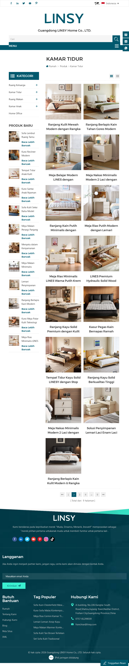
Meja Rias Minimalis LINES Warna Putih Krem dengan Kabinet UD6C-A (63, 279)
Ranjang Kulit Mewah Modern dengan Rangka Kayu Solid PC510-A (63, 127)
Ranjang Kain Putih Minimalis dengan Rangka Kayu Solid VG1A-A (63, 228)
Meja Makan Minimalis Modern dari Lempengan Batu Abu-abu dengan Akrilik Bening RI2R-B (29, 265)
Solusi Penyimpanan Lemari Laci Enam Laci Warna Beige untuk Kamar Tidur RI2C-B (101, 431)
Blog (4, 625)
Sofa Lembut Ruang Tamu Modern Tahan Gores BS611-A (29, 135)
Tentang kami (9, 614)
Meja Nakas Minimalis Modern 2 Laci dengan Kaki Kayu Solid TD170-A (63, 431)
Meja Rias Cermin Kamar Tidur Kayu (49, 616)
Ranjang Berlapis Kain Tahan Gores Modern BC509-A (101, 127)
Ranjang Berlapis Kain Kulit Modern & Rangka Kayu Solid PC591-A (63, 481)
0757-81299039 (84, 618)
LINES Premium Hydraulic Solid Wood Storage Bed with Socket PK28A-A (101, 279)
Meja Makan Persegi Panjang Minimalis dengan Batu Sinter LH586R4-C (30, 227)
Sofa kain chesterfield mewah (49, 604)
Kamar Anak (15, 106)
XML (4, 636)
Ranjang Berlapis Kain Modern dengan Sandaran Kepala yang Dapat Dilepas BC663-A (30, 302)
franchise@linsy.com (86, 624)
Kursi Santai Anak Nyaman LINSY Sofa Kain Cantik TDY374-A (30, 190)
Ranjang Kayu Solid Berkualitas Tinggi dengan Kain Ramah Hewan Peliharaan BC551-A (101, 380)
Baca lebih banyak (28, 143)
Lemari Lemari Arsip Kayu (47, 621)
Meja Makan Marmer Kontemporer (49, 627)
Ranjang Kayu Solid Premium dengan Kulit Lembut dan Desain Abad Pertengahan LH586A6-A (63, 329)
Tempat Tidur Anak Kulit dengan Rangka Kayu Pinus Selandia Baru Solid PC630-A (30, 172)
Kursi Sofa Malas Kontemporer (49, 610)
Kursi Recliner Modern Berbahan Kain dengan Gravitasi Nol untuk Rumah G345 (30, 153)
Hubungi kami (9, 619)
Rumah (52, 66)
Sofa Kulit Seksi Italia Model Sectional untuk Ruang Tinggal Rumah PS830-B (30, 209)
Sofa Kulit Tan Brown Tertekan (49, 633)
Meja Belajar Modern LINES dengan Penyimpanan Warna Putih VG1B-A (63, 177)
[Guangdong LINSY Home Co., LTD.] (64, 17)
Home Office (15, 113)
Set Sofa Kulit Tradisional (46, 638)
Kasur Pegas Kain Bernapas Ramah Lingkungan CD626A (101, 329)
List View (117, 76)
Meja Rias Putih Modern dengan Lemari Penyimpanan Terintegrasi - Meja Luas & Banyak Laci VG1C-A (101, 228)
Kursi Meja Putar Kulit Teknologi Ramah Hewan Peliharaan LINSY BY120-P (30, 320)
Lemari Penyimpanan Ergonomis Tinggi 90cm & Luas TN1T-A (29, 283)
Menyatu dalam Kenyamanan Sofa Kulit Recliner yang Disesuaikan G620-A (30, 246)
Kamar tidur (15, 92)
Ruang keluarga (17, 85)
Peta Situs (7, 631)
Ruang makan (16, 99)
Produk (63, 66)
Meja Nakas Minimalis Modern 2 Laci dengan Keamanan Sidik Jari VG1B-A (101, 177)
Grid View (111, 76)
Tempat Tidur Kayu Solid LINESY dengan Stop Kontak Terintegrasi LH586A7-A (63, 380)
